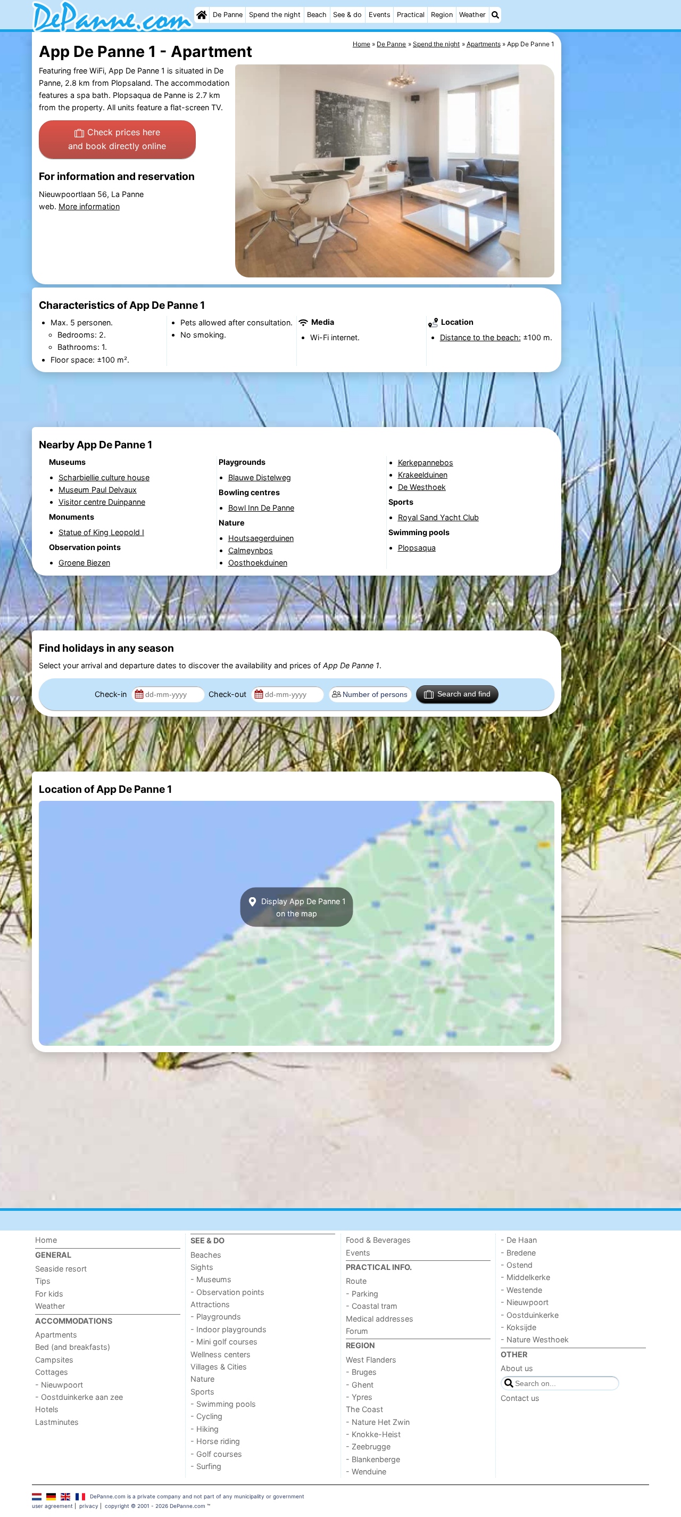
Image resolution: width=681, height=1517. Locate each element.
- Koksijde (518, 1327)
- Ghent (359, 1384)
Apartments (56, 1334)
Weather (472, 15)
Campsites (54, 1359)
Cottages (51, 1371)
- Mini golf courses (224, 1341)
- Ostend (517, 1264)
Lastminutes (57, 1421)
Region (442, 15)
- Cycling (206, 1416)
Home (46, 1239)
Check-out (228, 694)
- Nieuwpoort (59, 1384)
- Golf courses (216, 1453)
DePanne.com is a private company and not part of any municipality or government (197, 1496)
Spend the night (275, 15)
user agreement (52, 1506)
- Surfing (205, 1466)
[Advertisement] (606, 277)
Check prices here (117, 139)
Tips (43, 1280)
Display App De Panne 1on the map (302, 906)
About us (517, 1368)
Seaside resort (61, 1268)
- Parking (362, 1293)
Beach (317, 15)
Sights (201, 1267)
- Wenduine (366, 1471)
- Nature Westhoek (535, 1339)
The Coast (364, 1409)
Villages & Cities (218, 1366)
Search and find (464, 694)
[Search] (495, 15)
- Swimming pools (223, 1403)
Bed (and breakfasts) (72, 1346)
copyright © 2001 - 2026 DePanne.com (155, 1506)
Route (356, 1280)
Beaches (205, 1254)
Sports (202, 1391)
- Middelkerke (525, 1277)
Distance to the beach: (480, 337)
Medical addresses (379, 1318)
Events (380, 15)
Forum (357, 1330)
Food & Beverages (378, 1239)
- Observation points (227, 1292)
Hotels (47, 1409)
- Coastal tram (371, 1305)
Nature (202, 1378)
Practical (411, 15)
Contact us (520, 1398)
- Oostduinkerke (530, 1314)
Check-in (112, 694)
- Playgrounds (215, 1316)
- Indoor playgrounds (228, 1329)
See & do (347, 15)
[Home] (201, 15)
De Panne (228, 15)
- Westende (521, 1289)
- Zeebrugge (368, 1446)
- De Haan (519, 1239)
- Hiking (204, 1428)
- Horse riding (215, 1441)
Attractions (210, 1304)
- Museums (210, 1279)
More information (89, 206)
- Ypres (359, 1396)
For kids (49, 1293)
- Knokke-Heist (373, 1434)
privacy (88, 1506)
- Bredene (518, 1252)
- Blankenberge (373, 1459)
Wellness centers (220, 1354)
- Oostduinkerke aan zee (79, 1396)
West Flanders (371, 1359)
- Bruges (361, 1371)
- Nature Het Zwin (378, 1421)
